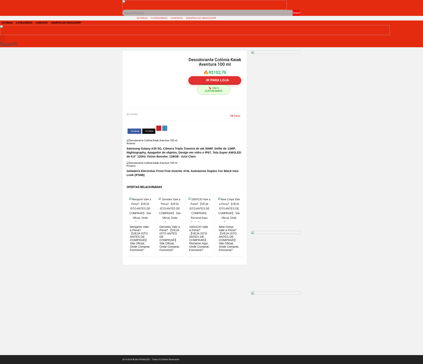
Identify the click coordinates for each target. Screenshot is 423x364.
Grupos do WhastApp (201, 18)
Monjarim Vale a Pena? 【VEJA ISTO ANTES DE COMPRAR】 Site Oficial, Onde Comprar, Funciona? (140, 238)
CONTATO (177, 18)
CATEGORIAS (159, 18)
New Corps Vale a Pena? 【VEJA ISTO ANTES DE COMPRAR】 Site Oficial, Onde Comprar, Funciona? (229, 238)
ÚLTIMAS (142, 18)
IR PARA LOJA (217, 80)
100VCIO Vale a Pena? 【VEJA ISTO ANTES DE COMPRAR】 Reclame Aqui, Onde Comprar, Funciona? (199, 238)
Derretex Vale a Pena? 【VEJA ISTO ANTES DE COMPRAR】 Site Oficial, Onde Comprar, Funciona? (169, 238)
